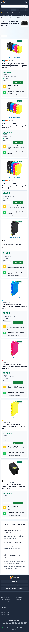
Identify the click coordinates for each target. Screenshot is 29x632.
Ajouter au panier (18, 83)
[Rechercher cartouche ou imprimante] (26, 6)
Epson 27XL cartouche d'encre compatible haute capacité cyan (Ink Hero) (14, 306)
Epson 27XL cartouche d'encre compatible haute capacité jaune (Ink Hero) (13, 426)
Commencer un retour (21, 601)
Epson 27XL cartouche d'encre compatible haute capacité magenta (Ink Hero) (14, 366)
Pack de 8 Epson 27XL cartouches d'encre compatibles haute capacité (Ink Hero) (14, 126)
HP (18, 10)
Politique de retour (20, 599)
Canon (8, 10)
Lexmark (23, 10)
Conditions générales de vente (21, 627)
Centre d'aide (19, 597)
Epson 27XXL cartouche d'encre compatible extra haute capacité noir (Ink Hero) (13, 486)
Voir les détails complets (14, 57)
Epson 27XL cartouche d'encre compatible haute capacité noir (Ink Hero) (14, 246)
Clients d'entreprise (5, 599)
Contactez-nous (19, 604)
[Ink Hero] (7, 2)
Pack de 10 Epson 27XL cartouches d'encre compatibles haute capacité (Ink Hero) (14, 66)
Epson (13, 10)
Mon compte (4, 610)
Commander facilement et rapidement (14, 588)
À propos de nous (5, 597)
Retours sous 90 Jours (14, 585)
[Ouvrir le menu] (1, 2)
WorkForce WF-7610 (16, 17)
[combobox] (14, 6)
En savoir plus (4, 32)
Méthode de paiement (6, 601)
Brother (3, 10)
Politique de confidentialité (9, 627)
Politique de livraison (6, 604)
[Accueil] (1, 17)
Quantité (4, 80)
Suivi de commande (5, 612)
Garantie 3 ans (14, 581)
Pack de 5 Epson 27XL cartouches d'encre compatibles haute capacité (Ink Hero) (14, 186)
